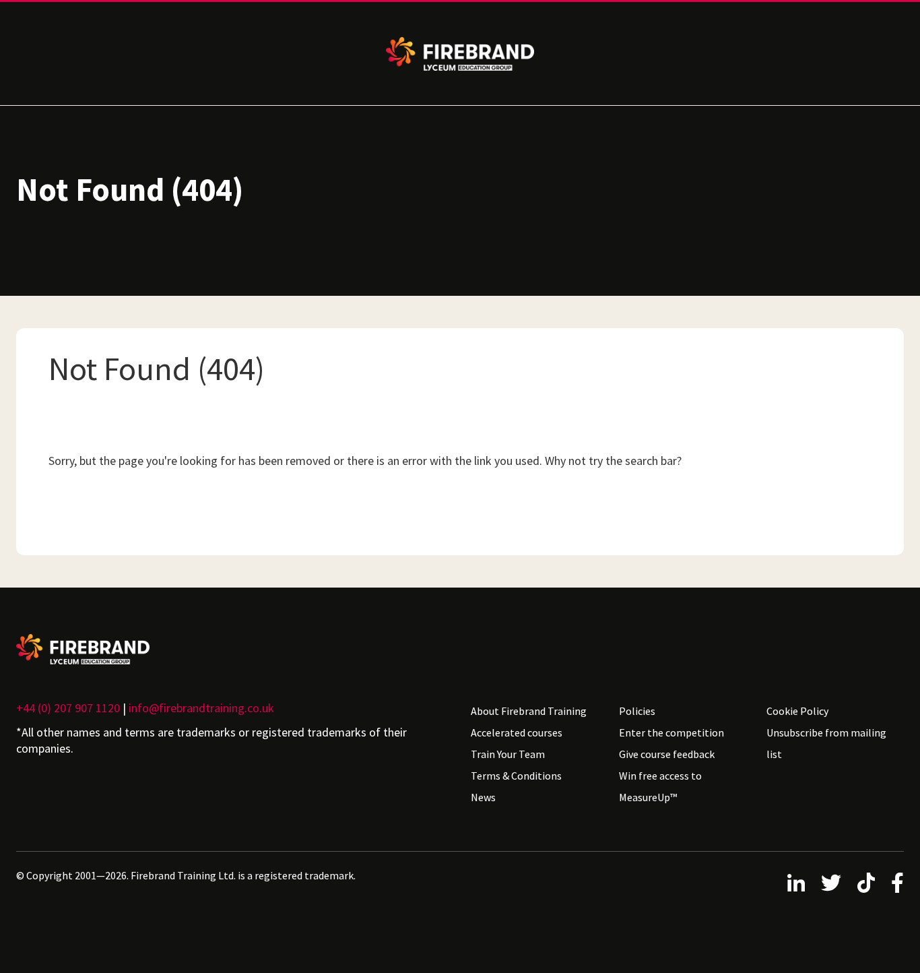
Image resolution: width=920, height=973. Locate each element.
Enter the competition (671, 732)
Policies (637, 711)
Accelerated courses (516, 732)
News (483, 797)
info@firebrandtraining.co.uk (201, 708)
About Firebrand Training (529, 711)
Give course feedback (667, 754)
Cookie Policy (797, 711)
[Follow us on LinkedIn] (796, 883)
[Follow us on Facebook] (897, 883)
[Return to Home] (232, 649)
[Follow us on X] (831, 883)
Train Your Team (508, 754)
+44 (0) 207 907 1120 (68, 708)
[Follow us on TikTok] (866, 883)
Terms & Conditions (516, 775)
